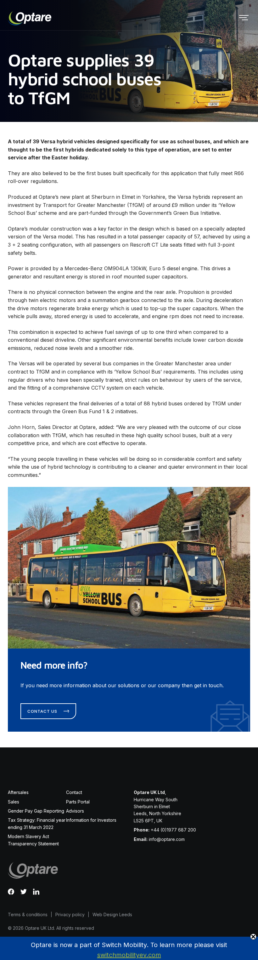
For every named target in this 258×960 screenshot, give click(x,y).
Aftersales (18, 792)
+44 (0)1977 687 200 (173, 829)
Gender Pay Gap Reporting (36, 811)
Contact (74, 792)
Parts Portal (78, 801)
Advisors (75, 811)
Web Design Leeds (112, 914)
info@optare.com (167, 839)
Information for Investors (91, 820)
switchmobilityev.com (129, 955)
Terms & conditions (28, 914)
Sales (13, 801)
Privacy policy (70, 914)
